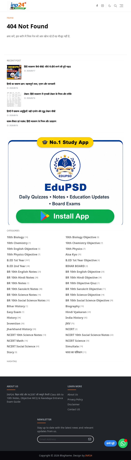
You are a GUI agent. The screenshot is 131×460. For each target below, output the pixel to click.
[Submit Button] (89, 439)
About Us (73, 394)
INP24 (88, 455)
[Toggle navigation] (121, 6)
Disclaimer (74, 404)
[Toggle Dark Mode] (109, 6)
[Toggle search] (115, 6)
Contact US (74, 409)
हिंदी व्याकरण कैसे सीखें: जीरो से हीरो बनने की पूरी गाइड (47, 66)
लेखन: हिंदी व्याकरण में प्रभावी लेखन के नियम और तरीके (47, 94)
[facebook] (97, 6)
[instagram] (102, 6)
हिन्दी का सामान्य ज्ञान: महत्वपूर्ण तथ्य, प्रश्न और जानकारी (31, 83)
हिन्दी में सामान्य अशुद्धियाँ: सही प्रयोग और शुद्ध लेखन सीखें (31, 111)
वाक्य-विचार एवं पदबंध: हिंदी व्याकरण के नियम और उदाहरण (31, 121)
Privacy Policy (75, 399)
